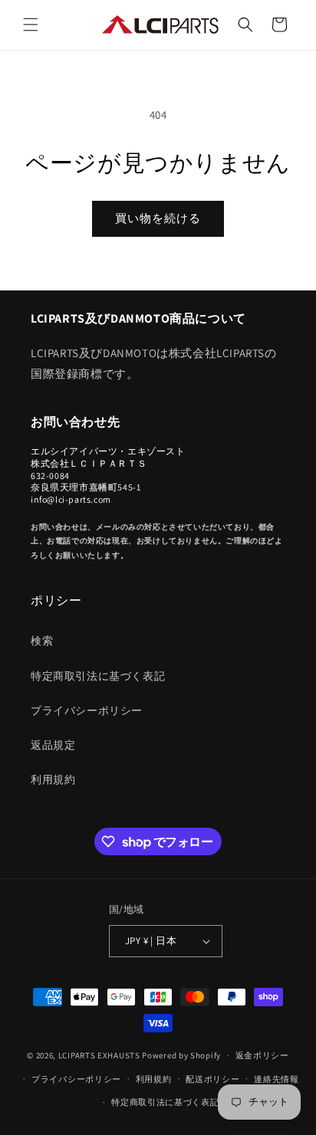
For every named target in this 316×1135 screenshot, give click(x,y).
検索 (42, 641)
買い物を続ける (158, 218)
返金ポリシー (262, 1055)
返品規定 (53, 745)
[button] (31, 24)
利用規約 (53, 779)
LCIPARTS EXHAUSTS (99, 1055)
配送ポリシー (212, 1079)
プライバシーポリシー (87, 710)
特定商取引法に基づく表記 (98, 676)
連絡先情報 (276, 1079)
